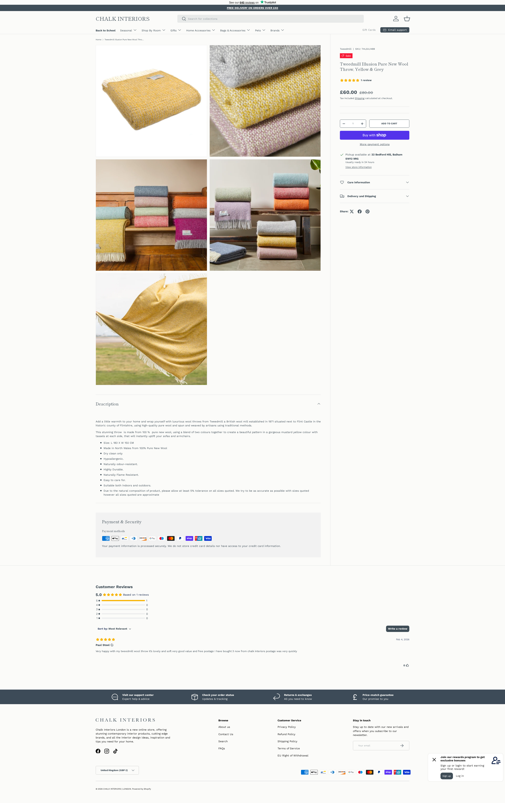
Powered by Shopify (141, 789)
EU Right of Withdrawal (293, 755)
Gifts (173, 30)
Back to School (105, 30)
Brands (275, 30)
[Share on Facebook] (360, 211)
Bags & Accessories (232, 30)
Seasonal (126, 30)
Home (98, 39)
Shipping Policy (287, 741)
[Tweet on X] (352, 211)
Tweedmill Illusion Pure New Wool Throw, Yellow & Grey (125, 39)
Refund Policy (286, 734)
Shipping (359, 98)
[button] (407, 18)
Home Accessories (198, 30)
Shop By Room (151, 30)
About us (224, 726)
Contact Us (225, 734)
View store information (358, 167)
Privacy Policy (287, 726)
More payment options (375, 144)
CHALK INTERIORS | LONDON (117, 789)
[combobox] (270, 19)
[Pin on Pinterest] (367, 211)
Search (223, 741)
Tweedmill (346, 49)
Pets (258, 30)
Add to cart (389, 123)
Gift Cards (369, 29)
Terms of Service (289, 748)
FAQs (221, 748)
